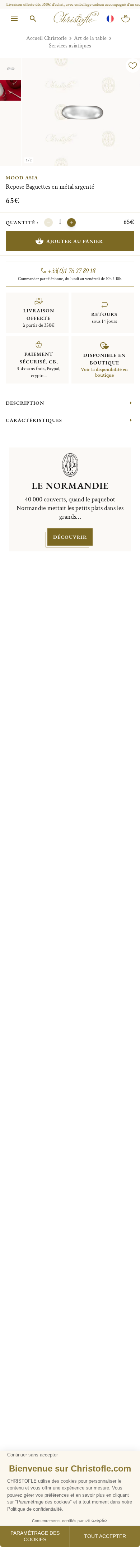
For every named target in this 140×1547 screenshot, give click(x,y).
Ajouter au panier (74, 241)
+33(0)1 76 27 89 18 (71, 271)
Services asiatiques (70, 46)
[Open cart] (125, 19)
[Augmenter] (71, 222)
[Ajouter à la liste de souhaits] (133, 65)
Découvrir (70, 537)
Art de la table (90, 38)
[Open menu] (14, 19)
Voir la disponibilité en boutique (104, 372)
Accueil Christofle (46, 38)
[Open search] (33, 19)
